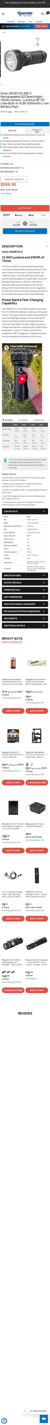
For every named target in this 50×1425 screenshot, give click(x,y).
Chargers (39, 21)
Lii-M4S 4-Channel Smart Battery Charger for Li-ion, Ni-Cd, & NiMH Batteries (13, 826)
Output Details (12, 582)
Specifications (12, 575)
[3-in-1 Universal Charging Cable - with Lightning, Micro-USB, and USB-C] (13, 875)
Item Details (11, 511)
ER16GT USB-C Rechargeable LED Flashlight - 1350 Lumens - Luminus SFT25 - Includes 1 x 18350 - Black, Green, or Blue (13, 962)
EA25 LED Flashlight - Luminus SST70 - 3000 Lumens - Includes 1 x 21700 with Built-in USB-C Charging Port (37, 962)
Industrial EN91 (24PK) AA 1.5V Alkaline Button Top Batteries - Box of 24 (36, 681)
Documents (10, 618)
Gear (31, 21)
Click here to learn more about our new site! (25, 4)
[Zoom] (25, 59)
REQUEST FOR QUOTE (25, 231)
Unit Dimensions (13, 597)
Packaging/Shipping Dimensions (22, 611)
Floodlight (24, 420)
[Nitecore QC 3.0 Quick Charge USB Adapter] (37, 807)
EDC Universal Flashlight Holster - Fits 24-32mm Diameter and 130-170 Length (36, 894)
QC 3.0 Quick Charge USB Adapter (35, 825)
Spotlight (9, 420)
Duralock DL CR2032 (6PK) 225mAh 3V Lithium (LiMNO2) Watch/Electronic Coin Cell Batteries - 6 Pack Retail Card (13, 754)
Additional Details (14, 625)
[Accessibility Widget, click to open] (4, 1421)
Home (4, 32)
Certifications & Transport (20, 604)
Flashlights (21, 21)
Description (12, 246)
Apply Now (41, 26)
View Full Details (13, 179)
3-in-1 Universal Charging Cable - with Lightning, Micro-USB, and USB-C (12, 894)
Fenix (9, 111)
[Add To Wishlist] (38, 39)
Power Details (12, 589)
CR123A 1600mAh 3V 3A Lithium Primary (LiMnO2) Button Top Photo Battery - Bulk (13, 681)
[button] (42, 14)
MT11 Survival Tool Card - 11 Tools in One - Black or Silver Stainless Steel (36, 754)
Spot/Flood (39, 420)
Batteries (11, 21)
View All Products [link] (12, 642)
